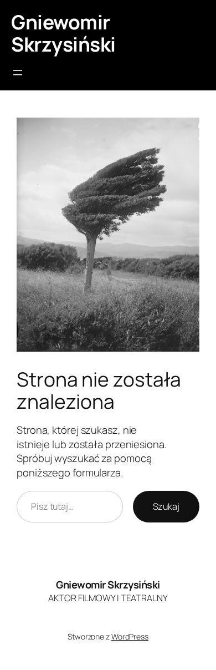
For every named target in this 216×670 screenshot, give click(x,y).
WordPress (129, 636)
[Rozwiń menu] (17, 72)
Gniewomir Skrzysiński (63, 33)
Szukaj (166, 506)
